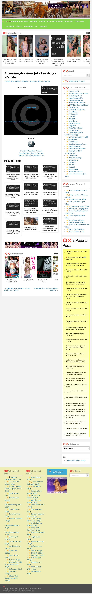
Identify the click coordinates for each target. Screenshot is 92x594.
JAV (36, 26)
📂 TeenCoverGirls (72, 91)
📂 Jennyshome (71, 121)
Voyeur (41, 21)
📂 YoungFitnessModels (74, 98)
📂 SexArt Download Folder (75, 149)
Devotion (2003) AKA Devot (44, 281)
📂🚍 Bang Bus (71, 139)
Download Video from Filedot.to (31, 151)
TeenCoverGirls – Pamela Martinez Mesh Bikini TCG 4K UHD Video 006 (58, 62)
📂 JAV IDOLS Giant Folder (75, 229)
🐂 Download (13, 21)
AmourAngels (17, 81)
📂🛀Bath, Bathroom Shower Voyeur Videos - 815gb (13, 489)
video (41, 81)
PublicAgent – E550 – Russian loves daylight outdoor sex (17, 289)
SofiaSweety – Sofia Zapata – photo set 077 (74, 60)
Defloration (50, 21)
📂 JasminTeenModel (73, 146)
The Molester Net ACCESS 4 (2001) (12, 281)
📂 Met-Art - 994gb (13, 560)
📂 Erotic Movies (72, 112)
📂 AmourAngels (72, 160)
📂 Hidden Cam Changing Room (77, 209)
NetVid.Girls (10, 26)
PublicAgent (69, 21)
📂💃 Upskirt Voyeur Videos (76, 199)
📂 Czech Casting (72, 107)
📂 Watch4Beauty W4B (74, 171)
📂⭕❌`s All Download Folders (73, 81)
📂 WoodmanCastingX (74, 158)
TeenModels (27, 26)
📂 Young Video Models (74, 128)
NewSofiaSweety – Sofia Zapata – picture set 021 (26, 60)
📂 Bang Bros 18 (72, 169)
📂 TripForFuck (71, 155)
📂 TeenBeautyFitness (74, 96)
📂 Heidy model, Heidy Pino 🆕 (77, 137)
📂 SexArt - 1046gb (35, 551)
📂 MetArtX (70, 167)
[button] (3, 21)
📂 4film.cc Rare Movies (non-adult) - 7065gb (12, 578)
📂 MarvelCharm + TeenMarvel (77, 93)
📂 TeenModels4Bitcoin (74, 100)
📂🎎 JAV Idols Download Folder (77, 105)
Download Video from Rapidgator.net (31, 155)
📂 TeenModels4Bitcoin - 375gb (12, 525)
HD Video (34, 81)
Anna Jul (26, 81)
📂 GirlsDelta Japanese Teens (76, 144)
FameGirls (43, 26)
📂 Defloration (71, 119)
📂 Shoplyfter (71, 126)
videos (48, 81)
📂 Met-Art (70, 165)
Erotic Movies (23, 21)
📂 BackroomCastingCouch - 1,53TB (13, 505)
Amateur (33, 21)
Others (18, 26)
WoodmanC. (60, 21)
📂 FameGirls (71, 162)
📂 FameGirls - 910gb (36, 555)
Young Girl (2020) (28, 280)
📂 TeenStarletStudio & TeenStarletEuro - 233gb (13, 564)
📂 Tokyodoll (70, 116)
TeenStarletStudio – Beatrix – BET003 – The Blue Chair (42, 61)
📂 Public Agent (71, 114)
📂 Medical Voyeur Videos (75, 222)
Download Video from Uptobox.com (31, 153)
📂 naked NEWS (72, 142)
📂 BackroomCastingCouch (75, 109)
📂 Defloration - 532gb (14, 569)
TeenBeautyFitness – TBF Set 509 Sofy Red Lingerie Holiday (9, 61)
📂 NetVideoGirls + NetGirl (75, 103)
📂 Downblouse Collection (75, 220)
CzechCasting (79, 21)
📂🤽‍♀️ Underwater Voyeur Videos (77, 206)
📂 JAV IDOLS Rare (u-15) (75, 232)
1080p (8, 81)
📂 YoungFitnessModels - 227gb (12, 532)
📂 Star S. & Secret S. (73, 130)
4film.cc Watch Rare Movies (75, 460)
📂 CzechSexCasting (73, 123)
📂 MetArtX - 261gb (35, 553)
